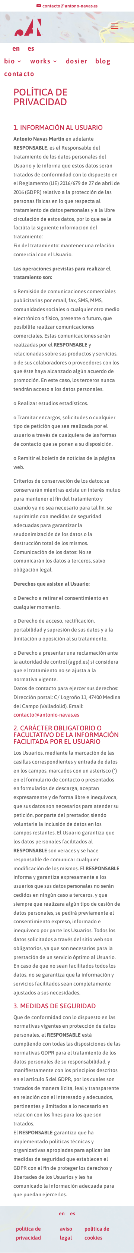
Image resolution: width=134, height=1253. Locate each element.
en (16, 48)
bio (9, 61)
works (40, 61)
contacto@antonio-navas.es (46, 715)
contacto (19, 74)
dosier (76, 61)
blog (103, 61)
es (31, 48)
